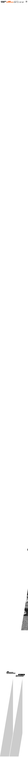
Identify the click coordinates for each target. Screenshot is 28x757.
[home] (3, 1)
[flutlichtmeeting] (9, 1)
